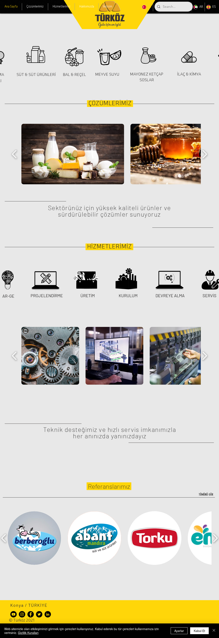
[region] (38, 59)
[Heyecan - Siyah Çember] (39, 614)
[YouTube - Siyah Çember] (13, 614)
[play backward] (14, 154)
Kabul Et (199, 631)
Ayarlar (179, 631)
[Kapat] (213, 631)
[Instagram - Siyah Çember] (22, 614)
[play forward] (204, 154)
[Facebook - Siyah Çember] (30, 614)
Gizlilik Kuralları (28, 633)
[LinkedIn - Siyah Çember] (47, 614)
